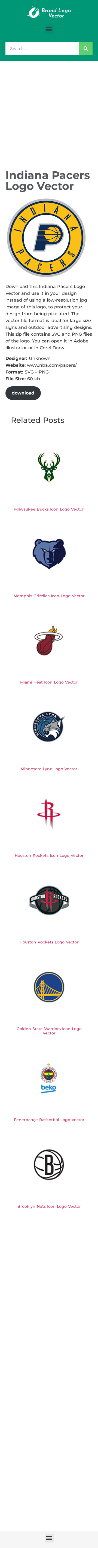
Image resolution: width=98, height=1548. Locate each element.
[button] (49, 29)
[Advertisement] (49, 112)
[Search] (86, 48)
